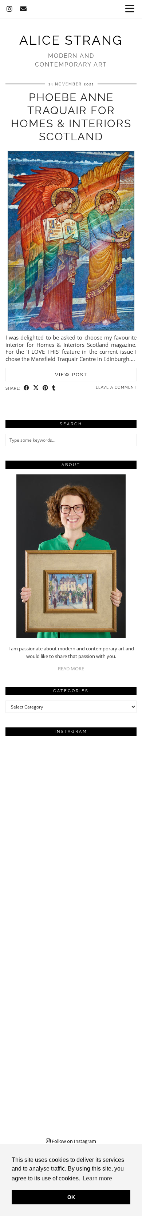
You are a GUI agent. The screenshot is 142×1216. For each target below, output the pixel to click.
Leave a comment (116, 387)
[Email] (23, 9)
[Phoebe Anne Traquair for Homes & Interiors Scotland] (71, 330)
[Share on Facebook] (26, 388)
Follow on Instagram (73, 1141)
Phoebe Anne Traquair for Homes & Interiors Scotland (71, 117)
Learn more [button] (97, 1178)
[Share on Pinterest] (45, 388)
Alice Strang (71, 40)
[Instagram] (10, 9)
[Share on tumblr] (54, 388)
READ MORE (71, 668)
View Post (71, 374)
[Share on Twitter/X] (36, 388)
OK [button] (71, 1197)
